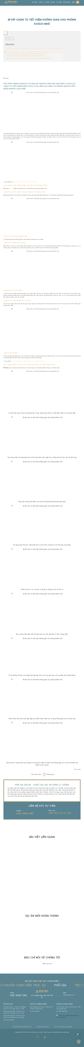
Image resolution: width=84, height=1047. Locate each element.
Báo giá (53, 2)
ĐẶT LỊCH (52, 811)
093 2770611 (35, 1011)
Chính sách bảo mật (43, 1027)
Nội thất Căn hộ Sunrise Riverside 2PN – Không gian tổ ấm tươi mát (19, 947)
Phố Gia (11, 188)
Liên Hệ (73, 2)
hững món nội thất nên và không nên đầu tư (24, 182)
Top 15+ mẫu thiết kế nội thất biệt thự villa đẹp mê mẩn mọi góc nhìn (61, 903)
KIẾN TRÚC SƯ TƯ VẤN (60, 813)
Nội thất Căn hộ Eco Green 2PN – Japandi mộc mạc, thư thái (60, 947)
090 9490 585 (24, 813)
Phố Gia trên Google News (63, 1027)
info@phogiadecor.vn (69, 995)
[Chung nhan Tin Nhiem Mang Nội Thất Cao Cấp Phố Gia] (69, 1016)
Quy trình (59, 2)
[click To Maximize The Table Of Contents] (5, 33)
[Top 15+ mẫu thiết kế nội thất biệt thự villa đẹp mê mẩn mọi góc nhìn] (62, 889)
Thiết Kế (41, 2)
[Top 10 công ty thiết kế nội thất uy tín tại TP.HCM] (62, 854)
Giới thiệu (34, 2)
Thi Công (47, 2)
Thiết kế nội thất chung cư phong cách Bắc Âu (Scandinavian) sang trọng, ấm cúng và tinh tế (21, 868)
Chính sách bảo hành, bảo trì (21, 1027)
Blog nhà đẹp (66, 2)
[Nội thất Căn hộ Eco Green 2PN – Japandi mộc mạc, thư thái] (62, 933)
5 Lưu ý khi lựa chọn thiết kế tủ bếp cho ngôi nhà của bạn (28, 361)
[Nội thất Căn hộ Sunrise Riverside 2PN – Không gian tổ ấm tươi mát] (22, 933)
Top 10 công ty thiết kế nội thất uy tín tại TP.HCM (61, 868)
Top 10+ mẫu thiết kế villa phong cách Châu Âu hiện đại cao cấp (21, 903)
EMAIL (64, 993)
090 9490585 (77, 2)
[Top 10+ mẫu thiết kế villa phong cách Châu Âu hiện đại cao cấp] (22, 889)
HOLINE (18, 811)
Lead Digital (66, 1032)
